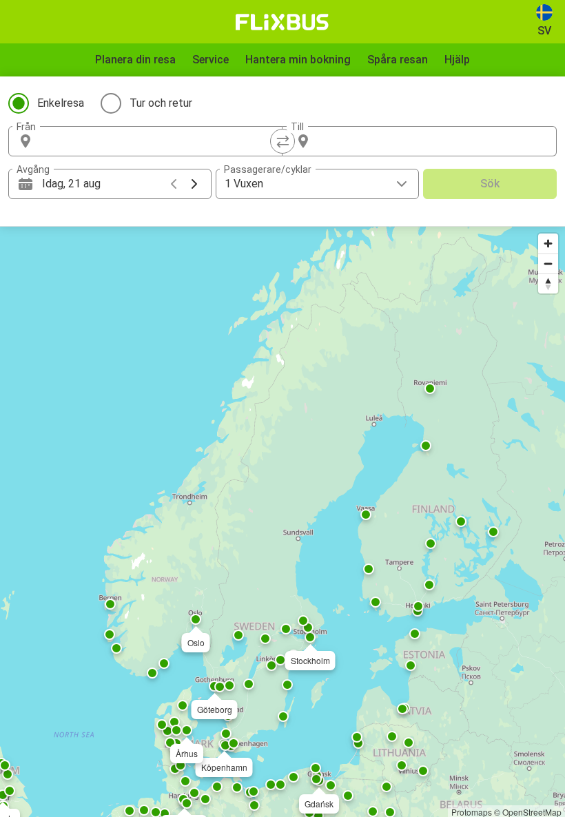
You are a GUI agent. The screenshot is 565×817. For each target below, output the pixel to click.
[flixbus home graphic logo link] (282, 22)
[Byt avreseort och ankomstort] (282, 141)
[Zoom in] (548, 244)
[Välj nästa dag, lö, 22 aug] (194, 184)
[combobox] (158, 141)
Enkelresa (60, 103)
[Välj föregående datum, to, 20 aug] (173, 184)
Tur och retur (161, 103)
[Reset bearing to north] (548, 283)
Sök (490, 183)
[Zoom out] (548, 263)
